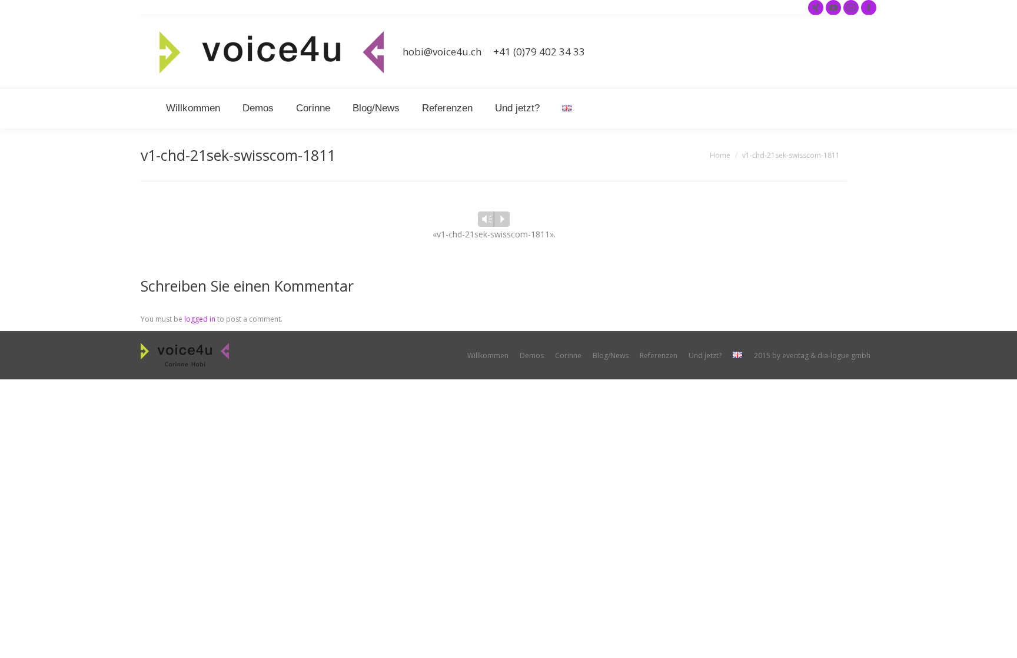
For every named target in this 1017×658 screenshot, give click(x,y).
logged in (199, 319)
